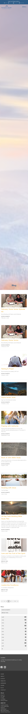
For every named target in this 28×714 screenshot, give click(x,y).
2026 (14, 617)
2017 (14, 643)
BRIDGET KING (5, 612)
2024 (14, 622)
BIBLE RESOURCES (5, 710)
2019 (14, 637)
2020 (14, 634)
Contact (3, 690)
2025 (14, 620)
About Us (3, 695)
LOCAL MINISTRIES (5, 706)
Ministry (3, 681)
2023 (14, 625)
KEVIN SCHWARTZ (6, 609)
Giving (2, 685)
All (2, 648)
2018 (14, 640)
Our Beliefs (3, 699)
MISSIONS (3, 707)
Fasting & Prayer (4, 700)
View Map (3, 661)
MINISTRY (3, 703)
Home (2, 674)
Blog (2, 687)
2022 (14, 628)
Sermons (3, 683)
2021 (14, 631)
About (2, 676)
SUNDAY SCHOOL (4, 705)
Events (3, 678)
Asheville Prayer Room (5, 711)
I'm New (2, 697)
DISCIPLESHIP (3, 709)
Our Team (3, 696)
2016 (14, 646)
